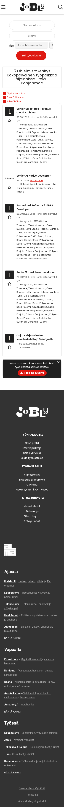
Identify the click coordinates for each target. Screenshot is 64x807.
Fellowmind (36, 180)
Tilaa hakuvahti (34, 373)
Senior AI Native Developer (34, 176)
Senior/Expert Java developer (36, 272)
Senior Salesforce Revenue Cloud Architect (34, 110)
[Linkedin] (32, 424)
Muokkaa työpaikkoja (32, 479)
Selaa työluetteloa (32, 458)
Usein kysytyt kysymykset (32, 489)
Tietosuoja (32, 511)
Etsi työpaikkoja (32, 448)
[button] (12, 45)
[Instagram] (26, 424)
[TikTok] (38, 424)
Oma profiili (32, 443)
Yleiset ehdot (32, 506)
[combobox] (32, 25)
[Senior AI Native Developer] (9, 178)
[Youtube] (44, 424)
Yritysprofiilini (32, 474)
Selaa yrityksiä (32, 453)
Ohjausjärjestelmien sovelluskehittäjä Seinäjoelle (35, 337)
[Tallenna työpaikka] (9, 120)
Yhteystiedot (32, 521)
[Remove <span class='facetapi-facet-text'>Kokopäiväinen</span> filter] (4, 101)
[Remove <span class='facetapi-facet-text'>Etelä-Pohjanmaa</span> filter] (4, 97)
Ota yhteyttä (32, 516)
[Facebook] (20, 424)
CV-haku (32, 484)
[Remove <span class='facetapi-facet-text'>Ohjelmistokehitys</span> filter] (4, 93)
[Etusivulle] (32, 7)
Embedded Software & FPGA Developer (35, 207)
